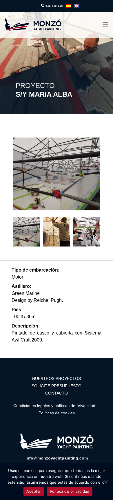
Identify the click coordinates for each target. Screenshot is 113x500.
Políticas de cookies (57, 413)
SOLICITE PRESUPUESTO (56, 385)
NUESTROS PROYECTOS (56, 378)
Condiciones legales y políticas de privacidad (54, 405)
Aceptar (33, 491)
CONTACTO (56, 393)
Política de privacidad (70, 491)
